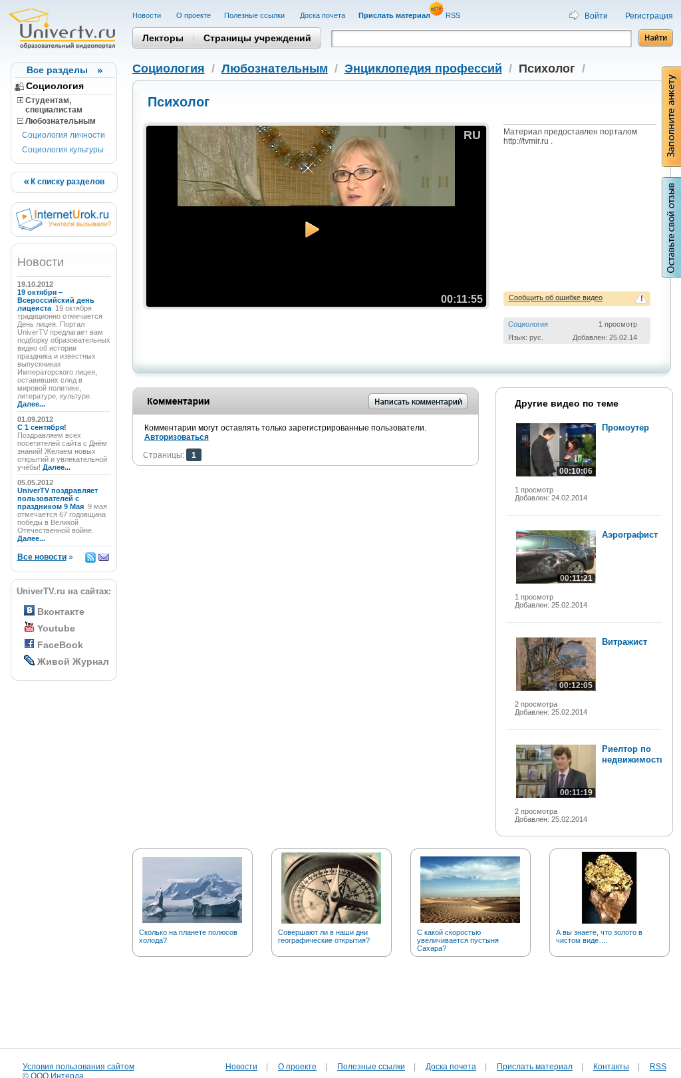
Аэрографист (630, 535)
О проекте (193, 15)
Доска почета (322, 15)
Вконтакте (60, 611)
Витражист (624, 642)
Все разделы (57, 70)
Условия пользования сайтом (78, 1066)
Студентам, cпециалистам (49, 105)
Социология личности (63, 135)
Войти (596, 16)
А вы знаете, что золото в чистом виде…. (599, 936)
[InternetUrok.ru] (63, 228)
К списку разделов (66, 181)
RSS (454, 15)
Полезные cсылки (255, 15)
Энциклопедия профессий (423, 68)
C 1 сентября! (42, 427)
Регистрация (649, 16)
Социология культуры (63, 149)
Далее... (31, 404)
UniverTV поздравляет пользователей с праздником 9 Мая (57, 498)
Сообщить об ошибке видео (556, 297)
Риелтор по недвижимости (633, 754)
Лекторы (163, 38)
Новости (147, 15)
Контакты (611, 1066)
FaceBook (60, 644)
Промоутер (625, 428)
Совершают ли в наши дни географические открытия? (324, 936)
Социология (55, 86)
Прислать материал (535, 1066)
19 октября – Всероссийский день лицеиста (55, 300)
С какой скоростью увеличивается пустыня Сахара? (458, 940)
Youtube (56, 628)
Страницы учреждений (257, 38)
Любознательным (59, 121)
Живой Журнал (73, 661)
